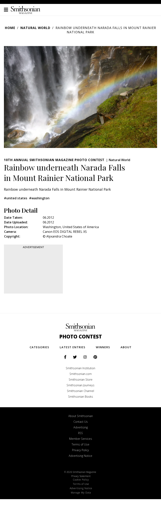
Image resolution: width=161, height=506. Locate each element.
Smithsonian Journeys (80, 385)
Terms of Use (80, 444)
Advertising (80, 427)
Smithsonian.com (81, 374)
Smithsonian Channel (80, 391)
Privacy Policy (80, 450)
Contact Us (80, 421)
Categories (39, 347)
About (126, 347)
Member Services (80, 439)
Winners (103, 347)
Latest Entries (72, 347)
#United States (15, 198)
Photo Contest (80, 336)
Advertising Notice (80, 456)
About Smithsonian (80, 416)
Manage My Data (81, 492)
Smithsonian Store (80, 379)
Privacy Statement (81, 476)
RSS (80, 433)
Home (10, 28)
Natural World (35, 28)
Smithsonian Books (80, 396)
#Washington (39, 198)
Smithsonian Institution (80, 368)
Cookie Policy (81, 479)
